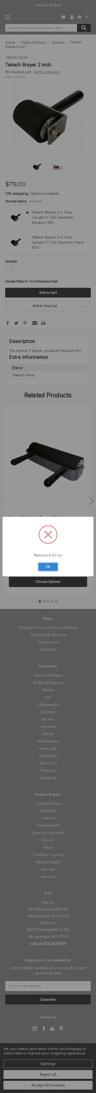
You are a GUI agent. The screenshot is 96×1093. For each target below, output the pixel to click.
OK (48, 567)
